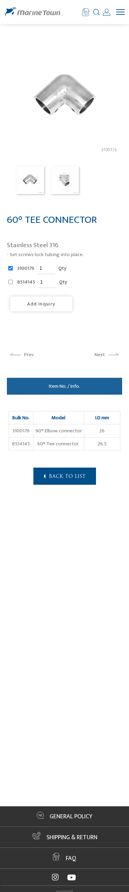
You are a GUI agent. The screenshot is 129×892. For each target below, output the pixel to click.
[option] (30, 180)
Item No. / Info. (64, 386)
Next (100, 354)
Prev (29, 354)
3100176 (25, 268)
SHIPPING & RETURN (71, 837)
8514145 (26, 282)
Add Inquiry (41, 304)
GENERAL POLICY (71, 816)
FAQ (71, 858)
